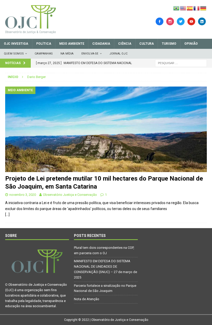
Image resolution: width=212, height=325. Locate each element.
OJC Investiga (16, 43)
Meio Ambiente (71, 43)
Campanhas (44, 53)
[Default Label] (191, 21)
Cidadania (101, 43)
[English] (183, 8)
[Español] (190, 8)
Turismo (169, 43)
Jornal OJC (118, 53)
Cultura (146, 43)
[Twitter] (181, 21)
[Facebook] (159, 21)
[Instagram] (170, 21)
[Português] (176, 8)
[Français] (196, 8)
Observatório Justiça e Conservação (70, 195)
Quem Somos (14, 53)
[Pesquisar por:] (181, 63)
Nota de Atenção (86, 299)
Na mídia (67, 53)
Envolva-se (90, 53)
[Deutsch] (203, 8)
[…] (7, 214)
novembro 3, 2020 (22, 195)
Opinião (191, 43)
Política (43, 43)
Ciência (124, 43)
